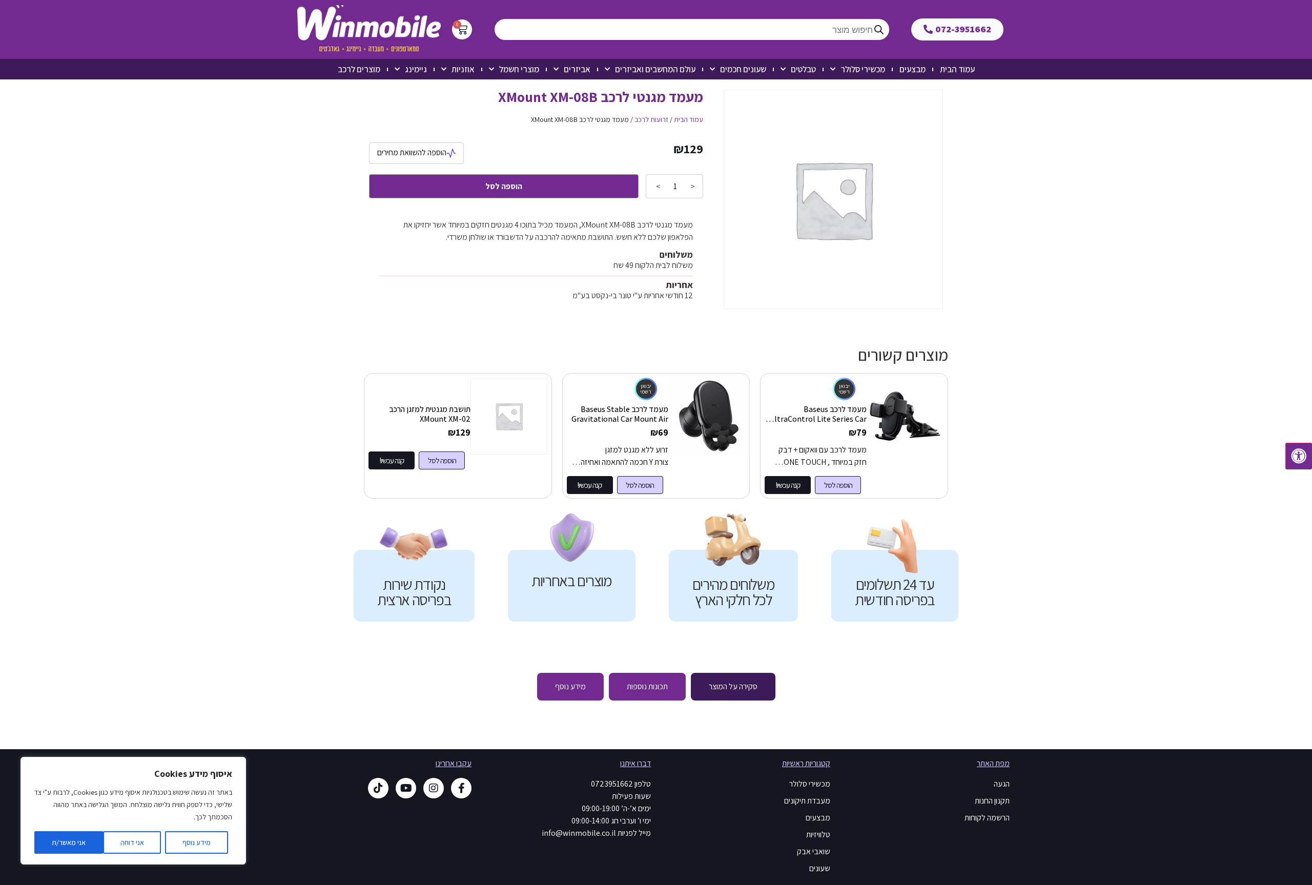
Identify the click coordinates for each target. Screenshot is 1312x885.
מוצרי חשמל (519, 69)
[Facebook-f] (461, 788)
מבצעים (912, 69)
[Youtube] (406, 788)
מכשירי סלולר (862, 69)
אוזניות (463, 69)
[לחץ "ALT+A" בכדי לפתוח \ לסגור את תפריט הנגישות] (1298, 456)
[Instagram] (433, 788)
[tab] (733, 687)
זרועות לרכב (651, 119)
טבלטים (803, 69)
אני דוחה (132, 842)
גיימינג (416, 69)
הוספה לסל (503, 186)
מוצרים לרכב (359, 69)
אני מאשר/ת (69, 842)
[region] (133, 811)
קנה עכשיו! (788, 485)
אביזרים (577, 69)
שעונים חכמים (743, 69)
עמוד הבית (957, 69)
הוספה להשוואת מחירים (411, 152)
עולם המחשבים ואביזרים (655, 69)
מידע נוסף (196, 842)
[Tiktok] (378, 788)
